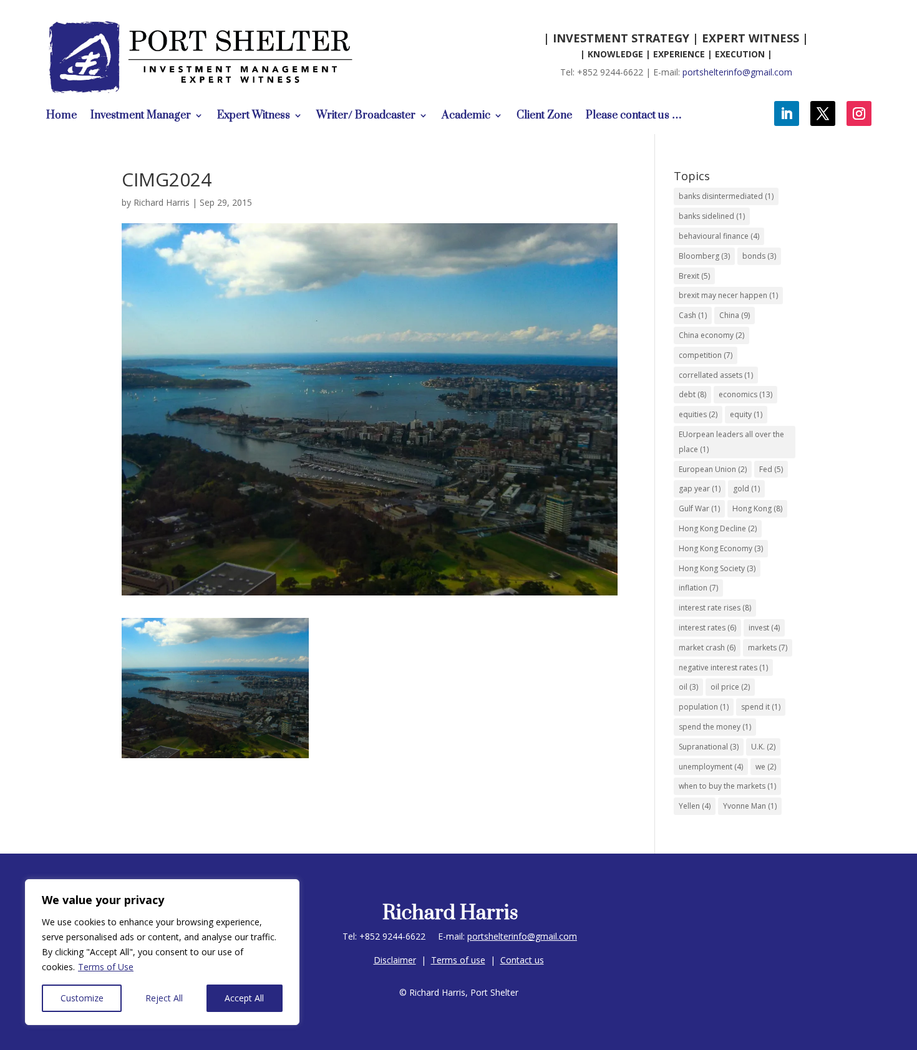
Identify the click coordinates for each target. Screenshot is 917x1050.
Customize (82, 998)
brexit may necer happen (728, 295)
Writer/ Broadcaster (365, 116)
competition (705, 355)
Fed (771, 469)
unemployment (711, 766)
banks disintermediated (726, 196)
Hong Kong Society (717, 568)
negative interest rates (723, 667)
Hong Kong (757, 508)
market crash (707, 647)
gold (746, 488)
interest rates (707, 627)
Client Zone (544, 116)
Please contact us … (634, 116)
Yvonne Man (750, 806)
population (704, 706)
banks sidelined (712, 216)
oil (688, 687)
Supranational (709, 746)
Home (61, 116)
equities (698, 414)
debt (692, 394)
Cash (693, 315)
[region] (162, 952)
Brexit (694, 276)
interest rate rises (715, 607)
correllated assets (716, 375)
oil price (730, 687)
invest (764, 627)
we (765, 766)
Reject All (164, 998)
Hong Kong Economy (721, 548)
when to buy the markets (727, 786)
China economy (711, 335)
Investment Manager (140, 116)
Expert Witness (253, 116)
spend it (760, 706)
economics (745, 394)
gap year (699, 488)
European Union (713, 469)
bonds (759, 256)
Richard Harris (161, 202)
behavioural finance (719, 236)
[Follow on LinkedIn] (786, 113)
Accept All (244, 998)
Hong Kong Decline (718, 528)
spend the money (715, 726)
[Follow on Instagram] (859, 113)
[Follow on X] (822, 113)
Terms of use (458, 960)
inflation (698, 587)
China (734, 315)
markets (767, 647)
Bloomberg (704, 256)
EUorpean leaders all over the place (731, 442)
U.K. (763, 746)
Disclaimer (395, 960)
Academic (466, 116)
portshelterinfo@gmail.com (737, 72)
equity (746, 414)
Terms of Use (105, 967)
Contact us (522, 960)
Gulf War (699, 508)
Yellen (695, 806)
